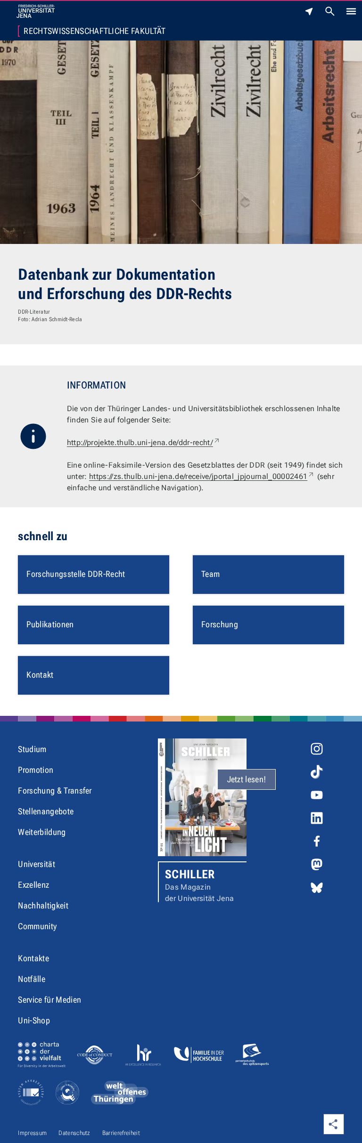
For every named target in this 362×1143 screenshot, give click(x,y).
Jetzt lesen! (246, 779)
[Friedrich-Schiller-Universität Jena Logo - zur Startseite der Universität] (35, 11)
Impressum (32, 1132)
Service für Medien (49, 1000)
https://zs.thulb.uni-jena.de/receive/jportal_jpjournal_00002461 (202, 476)
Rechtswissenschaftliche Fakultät (94, 31)
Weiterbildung (42, 832)
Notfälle (31, 979)
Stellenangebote (46, 811)
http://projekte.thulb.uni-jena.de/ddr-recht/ (144, 442)
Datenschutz (74, 1132)
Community (37, 926)
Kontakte (33, 958)
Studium (32, 749)
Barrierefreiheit (121, 1132)
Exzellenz (33, 885)
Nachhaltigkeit (43, 905)
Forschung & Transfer (54, 790)
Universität (36, 864)
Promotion (35, 770)
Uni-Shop (34, 1020)
